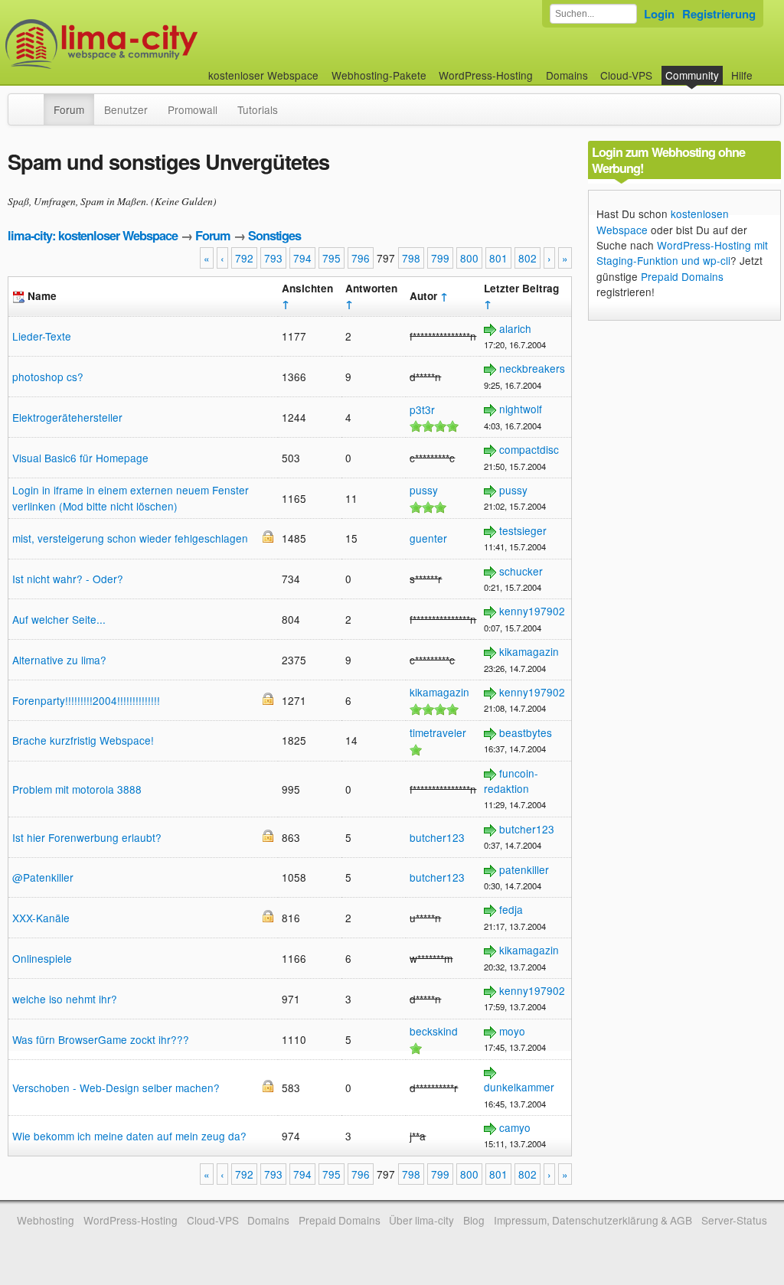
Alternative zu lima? (59, 659)
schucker (521, 571)
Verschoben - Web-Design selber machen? (116, 1087)
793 (273, 258)
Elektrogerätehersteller (67, 417)
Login (659, 13)
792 (244, 258)
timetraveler (438, 732)
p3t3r (422, 409)
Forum (69, 109)
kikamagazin (529, 651)
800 (469, 258)
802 (527, 258)
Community (692, 75)
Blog (474, 1220)
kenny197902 (532, 610)
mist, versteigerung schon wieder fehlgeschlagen (130, 538)
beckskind (434, 1031)
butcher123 (437, 837)
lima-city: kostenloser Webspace (93, 235)
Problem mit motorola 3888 (77, 789)
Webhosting (45, 1220)
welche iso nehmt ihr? (64, 998)
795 (331, 258)
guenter (428, 538)
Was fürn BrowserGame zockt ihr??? (100, 1039)
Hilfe (742, 75)
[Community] (34, 101)
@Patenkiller (43, 877)
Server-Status (734, 1220)
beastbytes (525, 732)
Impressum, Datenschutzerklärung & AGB (593, 1220)
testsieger (523, 530)
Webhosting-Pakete (379, 75)
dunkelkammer (519, 1086)
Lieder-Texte (41, 336)
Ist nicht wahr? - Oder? (67, 578)
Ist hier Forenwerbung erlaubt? (87, 837)
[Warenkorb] (765, 68)
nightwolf (520, 408)
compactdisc (529, 449)
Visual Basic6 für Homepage (80, 457)
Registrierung (719, 13)
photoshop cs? (47, 376)
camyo (515, 1127)
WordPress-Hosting (486, 75)
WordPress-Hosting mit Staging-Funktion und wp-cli (682, 252)
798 (411, 258)
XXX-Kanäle (41, 917)
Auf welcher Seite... (59, 619)
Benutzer (126, 109)
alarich (515, 328)
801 (498, 258)
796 (360, 258)
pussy (424, 489)
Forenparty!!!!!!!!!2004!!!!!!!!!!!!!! (86, 700)
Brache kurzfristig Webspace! (83, 740)
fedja (511, 909)
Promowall (192, 109)
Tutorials (257, 109)
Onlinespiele (42, 958)
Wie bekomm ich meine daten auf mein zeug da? (129, 1135)
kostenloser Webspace (263, 75)
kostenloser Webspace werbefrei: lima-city (158, 44)
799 (440, 258)
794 (302, 258)
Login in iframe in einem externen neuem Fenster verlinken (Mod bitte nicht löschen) (130, 497)
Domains (567, 75)
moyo (512, 1031)
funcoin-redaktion (511, 780)
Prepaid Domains (682, 276)
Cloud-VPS (626, 75)
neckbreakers (532, 368)
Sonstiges (274, 235)
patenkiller (524, 869)
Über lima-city (421, 1220)
